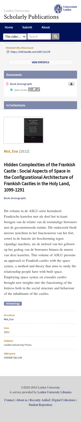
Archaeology (13, 303)
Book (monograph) (21, 84)
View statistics (40, 62)
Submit (27, 27)
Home (9, 27)
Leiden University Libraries (55, 392)
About (46, 27)
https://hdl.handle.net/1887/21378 (30, 52)
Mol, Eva (11, 151)
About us (22, 400)
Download (71, 84)
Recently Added (40, 400)
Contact (9, 400)
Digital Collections (63, 400)
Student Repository (40, 405)
